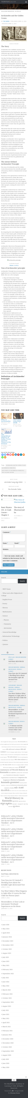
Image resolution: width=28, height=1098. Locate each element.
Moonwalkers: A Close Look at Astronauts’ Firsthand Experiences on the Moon (12, 904)
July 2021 (6, 1010)
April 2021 (6, 1022)
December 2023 (8, 941)
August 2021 (7, 1006)
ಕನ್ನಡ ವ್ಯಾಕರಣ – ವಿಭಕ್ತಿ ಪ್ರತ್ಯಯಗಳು (17, 803)
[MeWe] (21, 454)
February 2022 (8, 994)
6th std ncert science (13, 749)
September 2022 (8, 973)
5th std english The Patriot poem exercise (9, 741)
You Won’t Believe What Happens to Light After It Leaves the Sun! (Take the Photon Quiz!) (14, 893)
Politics (5, 640)
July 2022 (6, 978)
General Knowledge (9, 632)
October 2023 (7, 949)
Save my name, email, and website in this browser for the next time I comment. (14, 558)
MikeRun (11, 265)
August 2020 (7, 1055)
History (5, 608)
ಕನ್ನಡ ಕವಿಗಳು (15, 801)
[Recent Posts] (7, 653)
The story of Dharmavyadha (19, 509)
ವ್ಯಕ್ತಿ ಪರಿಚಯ (16, 806)
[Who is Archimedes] (6, 416)
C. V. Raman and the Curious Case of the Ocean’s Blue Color (15, 728)
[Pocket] (10, 454)
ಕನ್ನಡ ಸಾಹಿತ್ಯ (26, 803)
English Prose (7, 599)
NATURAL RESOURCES (16, 661)
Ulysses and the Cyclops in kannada (20, 793)
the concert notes (13, 790)
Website (5, 549)
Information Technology (11, 636)
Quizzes (5, 644)
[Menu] (26, 2)
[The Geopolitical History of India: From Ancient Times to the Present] (6, 431)
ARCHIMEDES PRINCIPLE (8, 468)
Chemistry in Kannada (12, 775)
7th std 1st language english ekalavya (13, 752)
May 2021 (6, 1018)
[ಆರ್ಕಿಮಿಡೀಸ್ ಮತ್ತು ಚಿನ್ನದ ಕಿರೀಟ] (18, 416)
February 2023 (8, 969)
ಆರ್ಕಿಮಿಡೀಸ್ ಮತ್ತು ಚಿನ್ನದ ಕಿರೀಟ (17, 421)
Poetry (5, 603)
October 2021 (7, 998)
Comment (7, 532)
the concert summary (21, 790)
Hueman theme (15, 1093)
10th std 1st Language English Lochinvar (20, 764)
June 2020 (6, 1063)
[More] (5, 457)
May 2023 (6, 965)
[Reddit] (13, 454)
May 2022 (6, 986)
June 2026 (6, 925)
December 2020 (8, 1039)
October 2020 (7, 1047)
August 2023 (7, 953)
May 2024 (6, 929)
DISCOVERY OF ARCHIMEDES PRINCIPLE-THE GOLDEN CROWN (13, 471)
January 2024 (7, 937)
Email (17, 543)
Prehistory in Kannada (16, 785)
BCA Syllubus (12, 772)
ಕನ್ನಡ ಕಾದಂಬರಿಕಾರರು (22, 801)
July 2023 (6, 957)
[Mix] (23, 454)
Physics (6, 620)
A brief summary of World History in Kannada (14, 769)
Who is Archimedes (5, 420)
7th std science (12, 757)
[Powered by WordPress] (13, 1091)
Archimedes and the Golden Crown (16, 465)
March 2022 (7, 990)
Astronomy (8, 628)
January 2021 (7, 1035)
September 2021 (8, 1002)
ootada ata (8, 785)
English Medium (7, 11)
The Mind (6, 21)
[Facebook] (2, 454)
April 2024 (6, 933)
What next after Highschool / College (12, 594)
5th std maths (22, 741)
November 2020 (8, 1043)
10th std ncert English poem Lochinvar (10, 767)
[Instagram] (8, 454)
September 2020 (8, 1051)
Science (18, 11)
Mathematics (7, 612)
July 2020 (6, 1059)
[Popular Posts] (20, 653)
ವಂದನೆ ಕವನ (10, 806)
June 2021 (6, 1014)
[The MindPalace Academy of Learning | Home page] (11, 2)
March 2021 (7, 1027)
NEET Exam (7, 589)
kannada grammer (10, 782)
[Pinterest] (18, 454)
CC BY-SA (16, 265)
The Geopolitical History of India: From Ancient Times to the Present (6, 439)
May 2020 (6, 1067)
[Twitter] (5, 454)
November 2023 (8, 945)
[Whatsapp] (2, 457)
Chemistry (7, 624)
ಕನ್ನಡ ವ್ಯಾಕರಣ (6, 803)
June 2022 (6, 982)
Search (3, 577)
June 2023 (6, 961)
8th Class (11, 657)
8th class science (20, 759)
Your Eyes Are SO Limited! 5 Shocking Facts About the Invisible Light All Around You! (13, 882)
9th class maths (7, 764)
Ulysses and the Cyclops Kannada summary (9, 795)
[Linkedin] (16, 454)
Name (5, 543)
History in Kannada (18, 780)
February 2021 (8, 1031)
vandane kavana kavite (22, 795)
